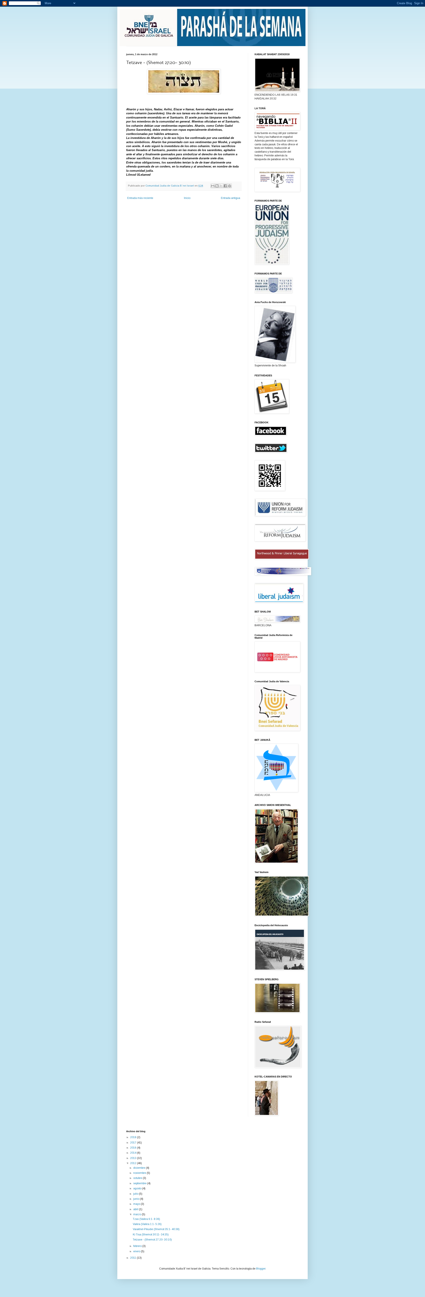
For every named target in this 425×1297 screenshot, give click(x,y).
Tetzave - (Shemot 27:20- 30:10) (152, 1239)
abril (136, 1209)
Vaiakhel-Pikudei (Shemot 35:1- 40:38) (156, 1229)
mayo (137, 1204)
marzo (137, 1214)
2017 (133, 1142)
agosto (137, 1188)
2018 (133, 1137)
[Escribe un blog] (217, 186)
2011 (133, 1257)
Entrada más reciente (140, 198)
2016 (133, 1147)
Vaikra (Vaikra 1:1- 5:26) (147, 1224)
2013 (133, 1158)
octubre (138, 1178)
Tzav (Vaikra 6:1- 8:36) (146, 1219)
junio (136, 1198)
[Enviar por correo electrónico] (213, 186)
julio (136, 1193)
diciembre (139, 1167)
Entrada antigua (230, 198)
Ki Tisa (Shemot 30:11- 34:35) (151, 1234)
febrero (137, 1246)
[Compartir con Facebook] (225, 186)
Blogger (260, 1268)
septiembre (140, 1183)
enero (137, 1251)
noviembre (140, 1172)
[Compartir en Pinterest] (229, 186)
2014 (133, 1152)
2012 (133, 1163)
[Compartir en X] (221, 186)
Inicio (187, 198)
